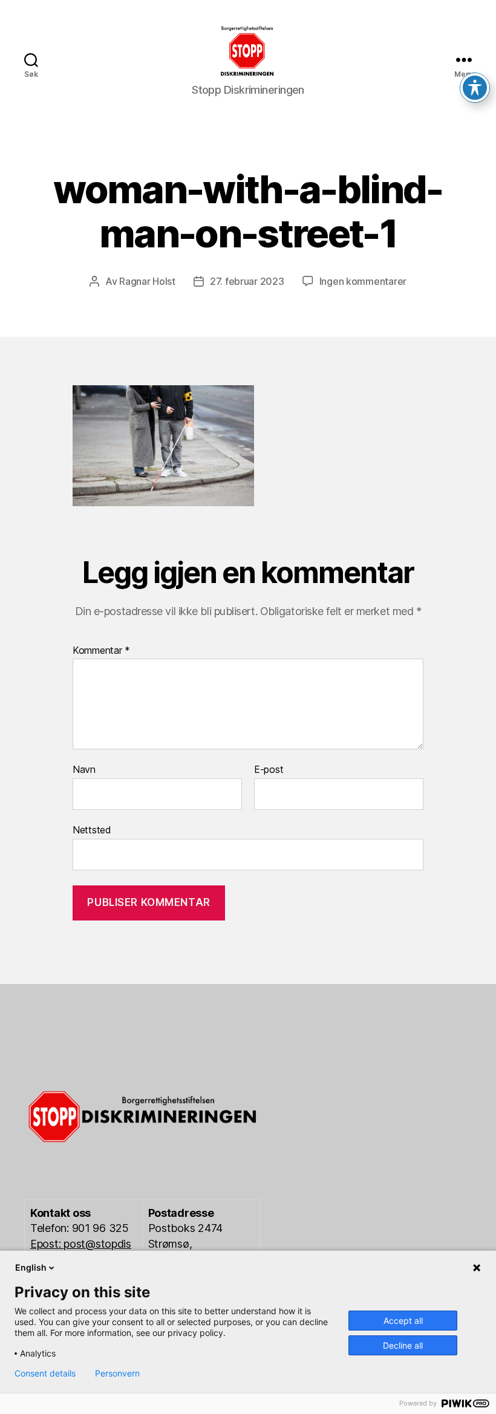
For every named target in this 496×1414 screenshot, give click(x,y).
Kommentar (101, 650)
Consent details (45, 1373)
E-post (268, 769)
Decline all (403, 1345)
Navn (84, 769)
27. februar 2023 (247, 281)
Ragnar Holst (147, 281)
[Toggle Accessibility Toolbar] (474, 87)
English (31, 1267)
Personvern (117, 1373)
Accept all (403, 1320)
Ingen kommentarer (362, 281)
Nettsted (92, 829)
